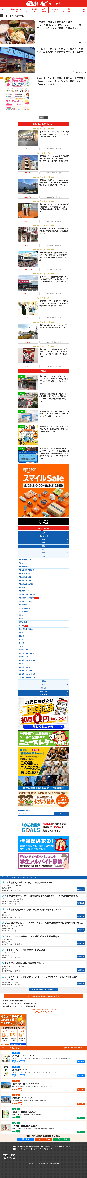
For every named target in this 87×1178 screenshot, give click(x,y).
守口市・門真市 (23, 612)
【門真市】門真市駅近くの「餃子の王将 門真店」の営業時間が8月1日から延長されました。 (53, 230)
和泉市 (21, 664)
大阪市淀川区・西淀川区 (26, 570)
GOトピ (4, 10)
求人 (26, 10)
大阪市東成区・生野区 (26, 584)
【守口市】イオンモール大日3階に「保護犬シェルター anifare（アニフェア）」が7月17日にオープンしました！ (54, 134)
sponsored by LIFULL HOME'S (73, 1048)
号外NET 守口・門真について (43, 1149)
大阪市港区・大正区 (25, 591)
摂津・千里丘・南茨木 (26, 629)
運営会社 (25, 1146)
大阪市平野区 (23, 605)
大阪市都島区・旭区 (25, 577)
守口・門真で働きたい (10, 877)
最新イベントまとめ (16, 10)
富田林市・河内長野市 (26, 670)
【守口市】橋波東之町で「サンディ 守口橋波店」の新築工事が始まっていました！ (54, 327)
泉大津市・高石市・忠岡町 (27, 660)
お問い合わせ (65, 1146)
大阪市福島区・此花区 (26, 573)
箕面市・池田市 (23, 622)
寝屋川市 (21, 636)
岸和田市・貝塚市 (24, 667)
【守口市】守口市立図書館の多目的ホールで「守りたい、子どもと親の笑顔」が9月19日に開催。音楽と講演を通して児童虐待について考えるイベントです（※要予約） (54, 453)
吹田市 (21, 615)
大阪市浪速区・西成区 (26, 601)
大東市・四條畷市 (24, 608)
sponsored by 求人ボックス (28, 877)
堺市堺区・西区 (23, 650)
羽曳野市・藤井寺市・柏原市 (28, 677)
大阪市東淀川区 (23, 566)
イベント (76, 10)
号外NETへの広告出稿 (50, 1146)
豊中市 (23, 625)
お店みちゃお (54, 10)
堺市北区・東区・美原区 (26, 653)
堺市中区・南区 (23, 657)
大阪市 (21, 563)
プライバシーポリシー (22, 1149)
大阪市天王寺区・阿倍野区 (27, 594)
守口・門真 (55, 3)
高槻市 (21, 632)
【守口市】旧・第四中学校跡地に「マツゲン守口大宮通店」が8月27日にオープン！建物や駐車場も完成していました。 (53, 279)
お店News (44, 10)
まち (63, 10)
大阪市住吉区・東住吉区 (29, 598)
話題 (69, 10)
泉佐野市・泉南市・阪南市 (27, 674)
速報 (84, 10)
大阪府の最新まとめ (25, 559)
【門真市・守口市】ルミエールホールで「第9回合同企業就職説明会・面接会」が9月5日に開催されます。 (54, 429)
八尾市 (21, 646)
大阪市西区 (22, 587)
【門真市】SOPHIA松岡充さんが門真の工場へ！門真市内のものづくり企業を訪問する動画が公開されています (53, 303)
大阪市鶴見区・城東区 (26, 580)
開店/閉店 (34, 10)
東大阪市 (21, 643)
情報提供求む (35, 1146)
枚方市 (21, 639)
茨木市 (21, 618)
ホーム (17, 1146)
